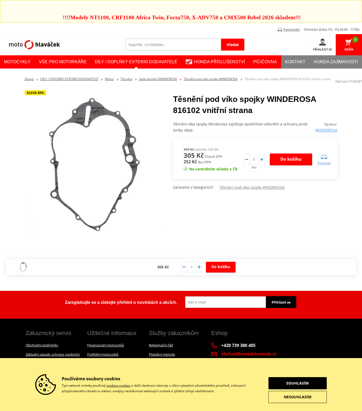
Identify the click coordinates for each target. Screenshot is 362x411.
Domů (29, 79)
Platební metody (162, 354)
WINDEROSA (326, 130)
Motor (109, 79)
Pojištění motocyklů (102, 354)
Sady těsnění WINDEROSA (158, 79)
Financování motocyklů (105, 345)
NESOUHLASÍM (297, 396)
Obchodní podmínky (42, 345)
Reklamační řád (161, 345)
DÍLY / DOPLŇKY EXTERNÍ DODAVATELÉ (69, 79)
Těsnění (126, 79)
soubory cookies (118, 385)
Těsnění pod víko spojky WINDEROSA (211, 79)
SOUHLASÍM (297, 383)
